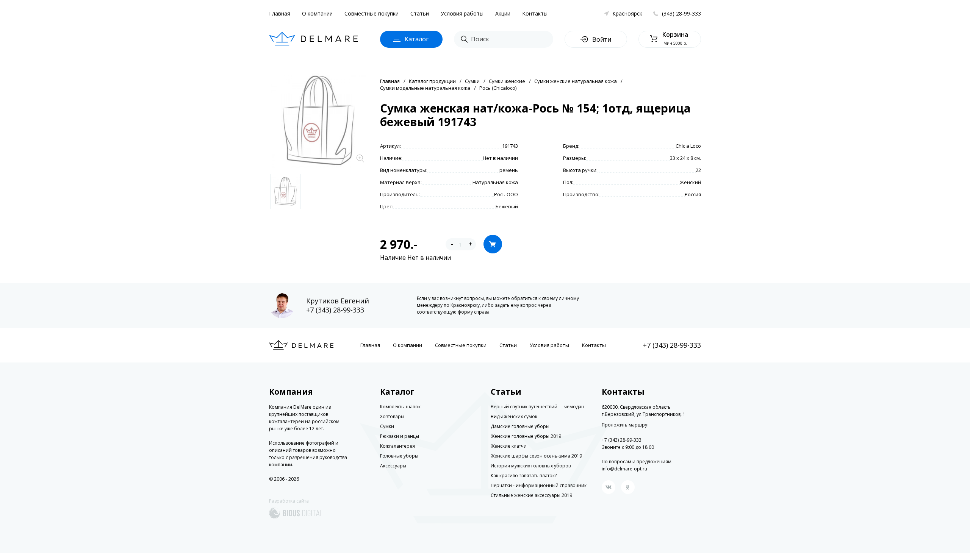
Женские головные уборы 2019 (526, 436)
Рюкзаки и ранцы (399, 436)
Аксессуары (393, 465)
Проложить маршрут (625, 425)
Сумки (472, 81)
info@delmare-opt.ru (624, 469)
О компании (317, 13)
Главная (279, 13)
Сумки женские (507, 81)
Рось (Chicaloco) (497, 87)
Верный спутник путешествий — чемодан (537, 406)
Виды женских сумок (514, 416)
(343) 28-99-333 (681, 13)
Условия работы (462, 13)
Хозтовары (392, 416)
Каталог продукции (432, 81)
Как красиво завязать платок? (524, 475)
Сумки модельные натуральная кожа (425, 87)
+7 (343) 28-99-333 (335, 309)
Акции (502, 13)
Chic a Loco (688, 145)
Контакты (535, 13)
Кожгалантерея (397, 446)
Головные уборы (399, 456)
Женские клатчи (509, 446)
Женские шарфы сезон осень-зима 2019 (536, 456)
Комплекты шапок (400, 406)
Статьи (419, 13)
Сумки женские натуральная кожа (575, 81)
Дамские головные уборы (520, 426)
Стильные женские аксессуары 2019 (531, 495)
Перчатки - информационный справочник (539, 485)
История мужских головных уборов (531, 465)
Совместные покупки (371, 13)
